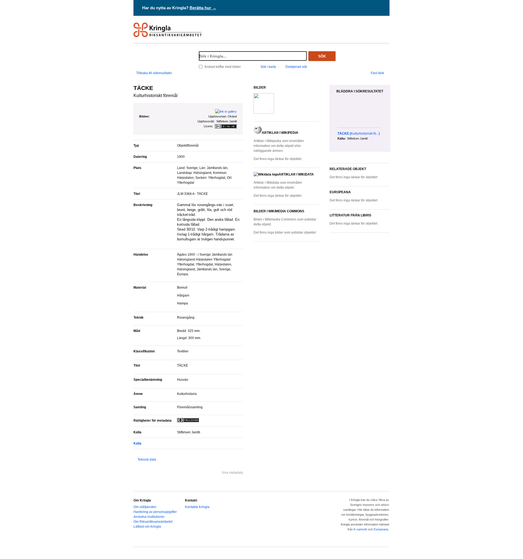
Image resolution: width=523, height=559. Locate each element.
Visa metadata (232, 473)
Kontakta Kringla (197, 507)
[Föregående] (334, 113)
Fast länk (377, 73)
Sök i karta (268, 67)
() (358, 133)
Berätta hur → (203, 7)
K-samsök (360, 529)
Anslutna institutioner (149, 517)
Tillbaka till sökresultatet (154, 73)
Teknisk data (147, 459)
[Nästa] (388, 113)
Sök (322, 56)
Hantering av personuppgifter (155, 512)
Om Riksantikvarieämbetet (152, 522)
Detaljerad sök (296, 67)
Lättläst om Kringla (147, 526)
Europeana (381, 529)
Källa (137, 443)
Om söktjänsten (144, 507)
